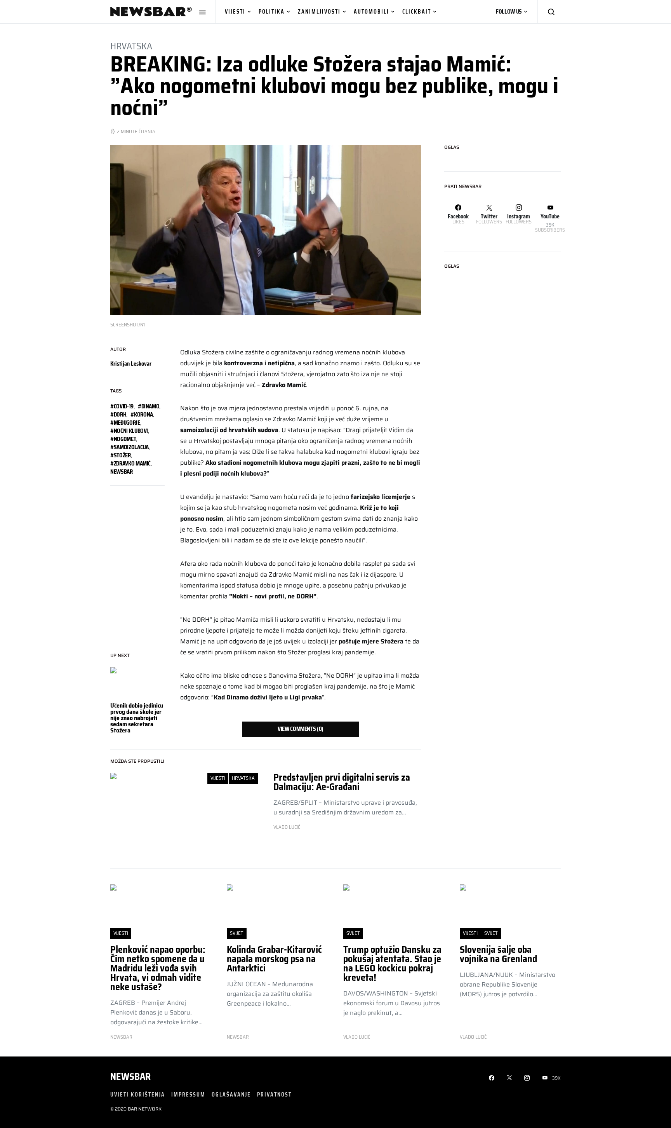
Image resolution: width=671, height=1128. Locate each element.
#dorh (118, 414)
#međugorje (125, 422)
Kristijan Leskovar (130, 363)
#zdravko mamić (130, 463)
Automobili (371, 11)
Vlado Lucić (286, 827)
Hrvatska (131, 46)
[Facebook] (491, 1078)
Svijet (236, 933)
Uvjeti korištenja (137, 1094)
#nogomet (123, 439)
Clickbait (416, 11)
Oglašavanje (231, 1094)
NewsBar (121, 1037)
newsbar (121, 471)
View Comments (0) (300, 729)
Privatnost (274, 1094)
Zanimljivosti (319, 11)
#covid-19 (122, 406)
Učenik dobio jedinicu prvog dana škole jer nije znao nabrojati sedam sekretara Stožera (136, 718)
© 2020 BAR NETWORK (136, 1108)
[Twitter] (509, 1078)
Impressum (188, 1094)
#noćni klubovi (129, 431)
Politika (272, 11)
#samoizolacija (129, 447)
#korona (141, 414)
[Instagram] (527, 1078)
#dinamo (149, 406)
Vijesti (235, 11)
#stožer (120, 455)
